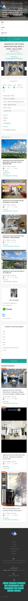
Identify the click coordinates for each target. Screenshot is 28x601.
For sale (13, 53)
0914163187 (9, 305)
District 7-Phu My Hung (11, 54)
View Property (14, 154)
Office (21, 585)
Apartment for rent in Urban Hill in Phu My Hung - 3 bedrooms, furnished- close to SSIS (14, 457)
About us (14, 551)
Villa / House (17, 590)
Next (26, 68)
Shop (16, 588)
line (9, 3)
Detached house (13, 583)
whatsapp (4, 3)
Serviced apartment (9, 588)
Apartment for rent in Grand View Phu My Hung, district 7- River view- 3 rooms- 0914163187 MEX (13, 162)
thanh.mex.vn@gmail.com (11, 303)
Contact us (14, 553)
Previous (2, 68)
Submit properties (14, 548)
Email (4, 336)
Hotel (6, 585)
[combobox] (14, 24)
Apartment (19, 53)
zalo (7, 3)
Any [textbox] (2, 23)
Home (8, 53)
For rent (14, 546)
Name (4, 331)
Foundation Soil (21, 583)
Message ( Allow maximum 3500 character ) (11, 347)
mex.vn (6, 596)
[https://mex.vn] (3, 7)
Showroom (20, 588)
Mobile (4, 342)
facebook (12, 3)
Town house (10, 590)
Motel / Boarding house (14, 585)
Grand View (20, 54)
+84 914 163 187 (6, 1)
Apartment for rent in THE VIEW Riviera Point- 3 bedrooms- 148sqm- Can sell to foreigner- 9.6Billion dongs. (14, 392)
